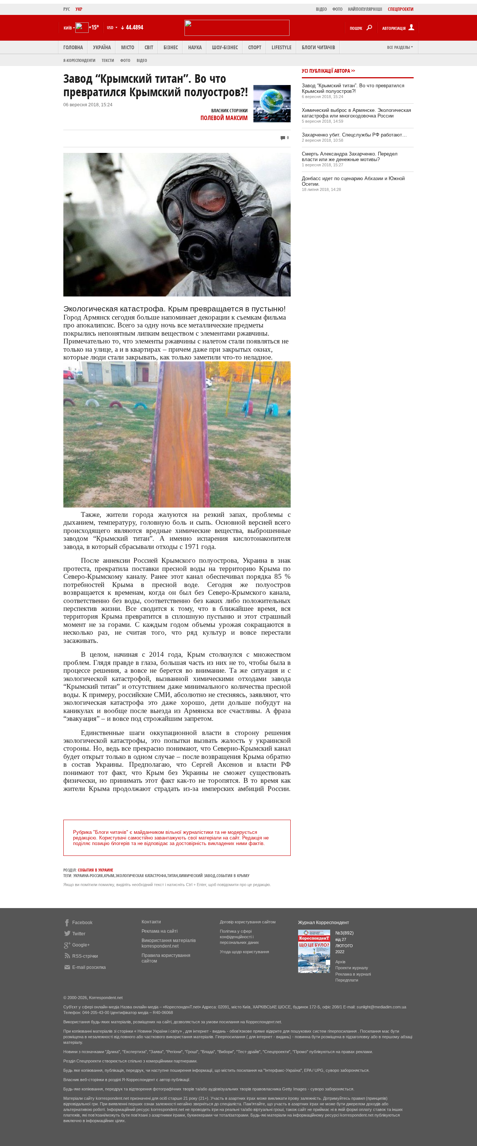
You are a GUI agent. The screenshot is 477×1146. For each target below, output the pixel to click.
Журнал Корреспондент (323, 922)
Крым (109, 875)
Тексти (108, 60)
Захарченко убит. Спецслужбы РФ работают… (354, 135)
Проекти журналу (351, 968)
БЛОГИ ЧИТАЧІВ (318, 47)
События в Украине (95, 870)
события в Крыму (233, 875)
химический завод (197, 875)
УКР (79, 9)
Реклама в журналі (353, 974)
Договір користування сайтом (248, 922)
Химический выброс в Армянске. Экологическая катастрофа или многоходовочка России (356, 113)
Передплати (346, 980)
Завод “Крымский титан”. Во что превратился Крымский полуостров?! (353, 88)
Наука (195, 47)
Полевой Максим (224, 118)
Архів (340, 962)
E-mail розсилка (89, 967)
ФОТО (337, 9)
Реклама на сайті (160, 931)
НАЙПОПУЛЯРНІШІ (365, 9)
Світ (149, 47)
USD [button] (110, 27)
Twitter (78, 933)
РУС (66, 9)
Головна (73, 47)
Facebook (82, 922)
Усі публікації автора (326, 70)
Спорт (254, 47)
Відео (142, 60)
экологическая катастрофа (141, 875)
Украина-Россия (88, 875)
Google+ (81, 945)
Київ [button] (68, 28)
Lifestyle (281, 47)
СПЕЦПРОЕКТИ (401, 9)
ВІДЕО (321, 9)
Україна (102, 47)
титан (172, 875)
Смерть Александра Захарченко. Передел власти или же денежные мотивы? (350, 156)
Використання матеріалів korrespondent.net (169, 943)
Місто (127, 47)
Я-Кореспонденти (79, 60)
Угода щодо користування (244, 951)
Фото (125, 60)
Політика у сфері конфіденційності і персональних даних (239, 937)
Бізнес (171, 47)
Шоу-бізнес (225, 47)
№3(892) (344, 933)
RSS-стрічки (85, 956)
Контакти (151, 921)
